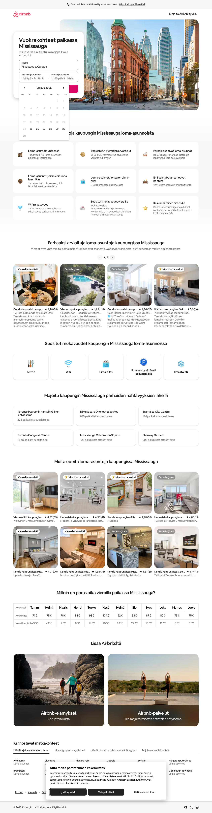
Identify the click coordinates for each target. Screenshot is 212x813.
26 (37, 128)
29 (57, 128)
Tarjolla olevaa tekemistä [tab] (155, 750)
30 (63, 128)
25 (31, 128)
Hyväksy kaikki (68, 792)
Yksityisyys (43, 807)
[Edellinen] (100, 257)
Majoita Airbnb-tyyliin (183, 14)
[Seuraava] (112, 257)
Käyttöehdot (59, 807)
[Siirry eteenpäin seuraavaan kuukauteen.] (63, 88)
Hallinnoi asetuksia (144, 792)
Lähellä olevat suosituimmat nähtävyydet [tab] (113, 750)
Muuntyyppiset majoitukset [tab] (70, 750)
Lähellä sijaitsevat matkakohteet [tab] (31, 750)
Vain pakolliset (106, 792)
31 (24, 135)
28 (50, 128)
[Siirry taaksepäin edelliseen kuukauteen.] (25, 88)
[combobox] (49, 67)
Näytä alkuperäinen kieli (132, 4)
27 (44, 128)
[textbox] (34, 78)
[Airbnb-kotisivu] (22, 14)
